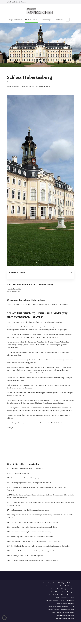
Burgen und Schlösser (15, 20)
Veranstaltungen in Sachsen (65, 615)
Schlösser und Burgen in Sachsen (58, 606)
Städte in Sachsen (31, 20)
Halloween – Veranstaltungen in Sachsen (61, 589)
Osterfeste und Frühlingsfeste (65, 603)
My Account (70, 600)
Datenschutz (50, 586)
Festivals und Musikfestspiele (65, 586)
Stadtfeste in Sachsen (67, 609)
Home (9, 86)
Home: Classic (55, 592)
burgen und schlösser (27, 86)
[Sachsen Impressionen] (40, 11)
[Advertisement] (44, 446)
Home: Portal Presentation (57, 595)
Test (53, 612)
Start (44, 583)
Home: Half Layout (68, 592)
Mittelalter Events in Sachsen (65, 598)
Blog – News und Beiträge (56, 583)
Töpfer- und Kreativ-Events (65, 612)
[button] (4, 617)
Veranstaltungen (46, 20)
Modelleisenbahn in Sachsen (55, 600)
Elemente (16, 86)
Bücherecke (59, 20)
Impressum (70, 595)
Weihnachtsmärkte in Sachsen (65, 618)
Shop (72, 606)
